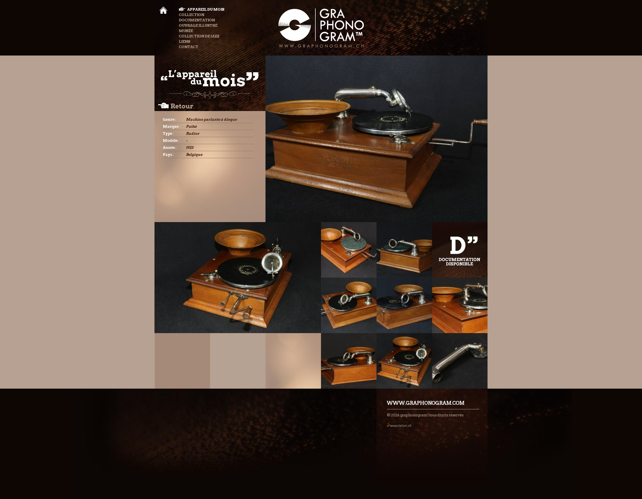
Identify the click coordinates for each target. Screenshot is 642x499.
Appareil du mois (205, 9)
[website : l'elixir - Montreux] (399, 424)
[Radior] (349, 250)
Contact (188, 46)
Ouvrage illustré (198, 25)
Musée (186, 30)
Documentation (197, 20)
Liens (184, 41)
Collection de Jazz (199, 36)
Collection (191, 14)
